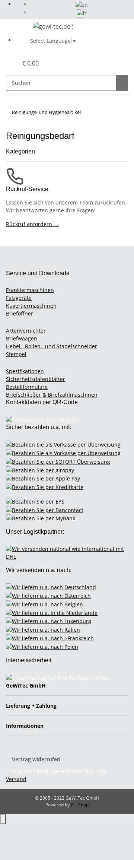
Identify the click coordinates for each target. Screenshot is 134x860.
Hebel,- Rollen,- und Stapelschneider (51, 346)
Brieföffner (19, 313)
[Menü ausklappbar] (15, 27)
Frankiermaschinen (30, 289)
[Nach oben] (3, 819)
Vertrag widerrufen (36, 759)
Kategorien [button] (21, 151)
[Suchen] (122, 83)
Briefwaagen (21, 338)
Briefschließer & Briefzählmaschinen (52, 394)
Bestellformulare (27, 386)
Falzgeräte (19, 297)
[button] (4, 63)
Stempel (16, 354)
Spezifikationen (25, 371)
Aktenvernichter (26, 330)
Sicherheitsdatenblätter (35, 379)
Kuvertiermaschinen (31, 305)
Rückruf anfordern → (32, 224)
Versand (16, 779)
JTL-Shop (80, 805)
